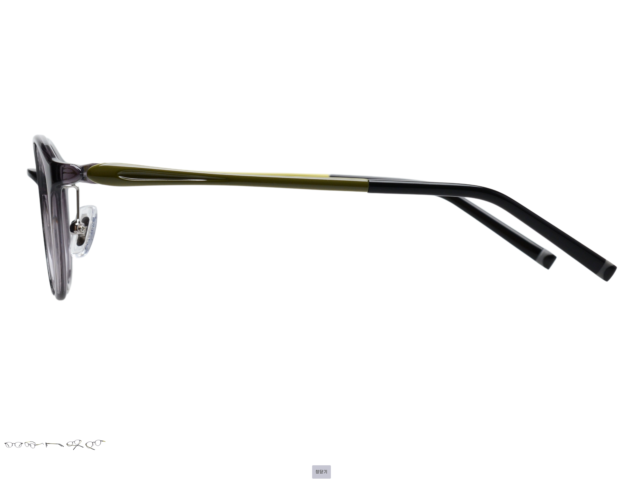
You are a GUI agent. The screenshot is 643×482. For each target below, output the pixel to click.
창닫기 (321, 472)
